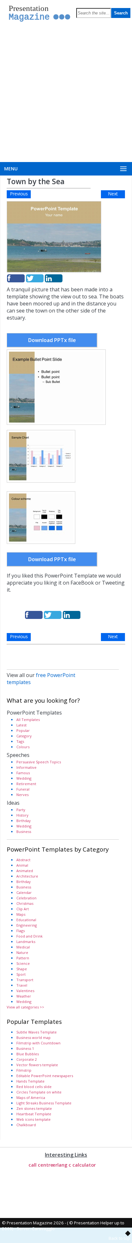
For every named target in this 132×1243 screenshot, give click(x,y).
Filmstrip (23, 1070)
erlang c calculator (74, 1165)
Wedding (23, 778)
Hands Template (30, 1081)
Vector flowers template (37, 1064)
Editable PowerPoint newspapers (44, 1075)
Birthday (23, 820)
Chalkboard (26, 1124)
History (22, 815)
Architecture (27, 876)
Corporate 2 (26, 1059)
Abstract (23, 859)
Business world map (33, 1037)
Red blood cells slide (34, 1086)
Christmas (24, 903)
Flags (20, 930)
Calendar (24, 892)
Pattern (22, 958)
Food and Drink (29, 936)
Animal (22, 865)
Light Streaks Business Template (43, 1103)
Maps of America (30, 1097)
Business (23, 831)
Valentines (25, 990)
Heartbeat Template (33, 1113)
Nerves (22, 794)
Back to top (119, 1238)
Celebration (26, 898)
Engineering (26, 925)
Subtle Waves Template (36, 1032)
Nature (22, 952)
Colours (22, 746)
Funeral (22, 789)
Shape (21, 968)
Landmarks (25, 941)
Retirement (26, 783)
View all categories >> (25, 1007)
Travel (21, 985)
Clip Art (22, 908)
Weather (23, 996)
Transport (24, 979)
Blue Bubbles (27, 1053)
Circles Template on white (39, 1092)
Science (23, 963)
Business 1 (25, 1048)
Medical (23, 947)
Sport (21, 974)
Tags (20, 741)
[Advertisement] (66, 93)
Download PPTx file (52, 340)
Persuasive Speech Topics (38, 761)
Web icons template (33, 1119)
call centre (41, 1165)
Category (24, 735)
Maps (20, 914)
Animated (24, 870)
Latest (21, 725)
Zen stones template (34, 1108)
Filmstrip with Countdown (38, 1043)
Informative (26, 767)
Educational (26, 919)
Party (20, 809)
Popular (23, 730)
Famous (23, 772)
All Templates (28, 719)
